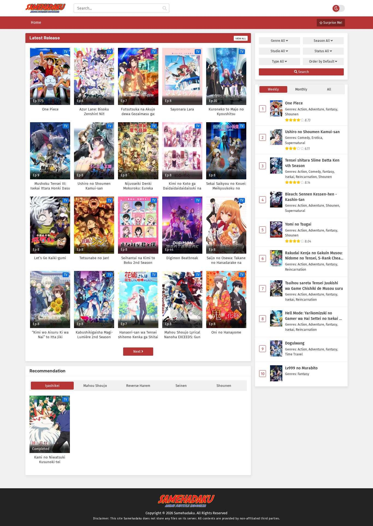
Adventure (316, 109)
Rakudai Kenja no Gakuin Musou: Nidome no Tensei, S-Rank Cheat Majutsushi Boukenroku (313, 256)
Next (137, 351)
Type (278, 61)
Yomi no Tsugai (298, 224)
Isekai (289, 177)
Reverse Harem (138, 386)
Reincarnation (306, 177)
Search (303, 72)
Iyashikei (52, 386)
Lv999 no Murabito (301, 368)
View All (240, 38)
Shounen (224, 386)
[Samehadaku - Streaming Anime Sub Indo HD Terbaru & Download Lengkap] (45, 10)
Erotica (317, 138)
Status (322, 51)
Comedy (304, 138)
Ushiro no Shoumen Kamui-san (312, 132)
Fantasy (331, 109)
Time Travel (294, 354)
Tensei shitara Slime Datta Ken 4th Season (312, 163)
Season (322, 41)
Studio (278, 51)
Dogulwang (294, 343)
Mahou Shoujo (95, 386)
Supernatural (295, 143)
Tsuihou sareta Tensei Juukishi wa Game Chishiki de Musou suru (314, 286)
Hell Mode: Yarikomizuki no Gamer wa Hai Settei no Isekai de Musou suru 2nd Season (314, 316)
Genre (278, 41)
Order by (321, 61)
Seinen (181, 386)
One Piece (294, 103)
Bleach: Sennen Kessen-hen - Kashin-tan (311, 197)
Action (302, 109)
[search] (165, 8)
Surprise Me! (332, 23)
